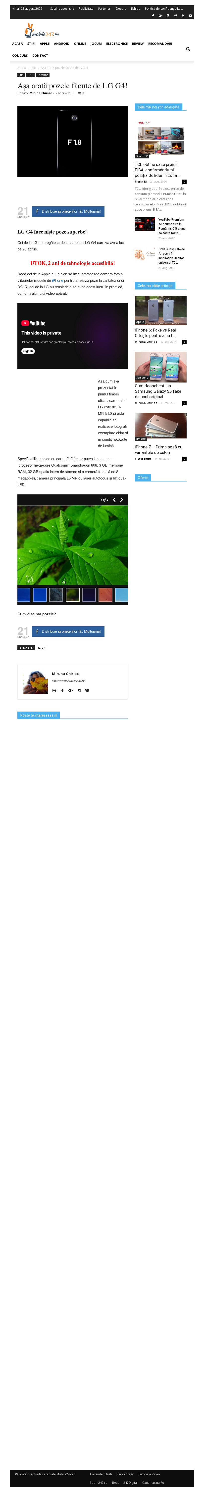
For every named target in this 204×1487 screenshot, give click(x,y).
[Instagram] (81, 691)
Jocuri (96, 43)
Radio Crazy (125, 1474)
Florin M (141, 181)
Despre (121, 8)
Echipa (135, 8)
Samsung (142, 377)
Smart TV (142, 156)
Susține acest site (62, 8)
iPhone (57, 280)
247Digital (130, 1483)
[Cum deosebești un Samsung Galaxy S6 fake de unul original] (161, 367)
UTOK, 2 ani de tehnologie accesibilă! (72, 263)
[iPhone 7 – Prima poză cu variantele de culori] (161, 425)
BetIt (115, 1483)
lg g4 (41, 647)
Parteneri (104, 8)
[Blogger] (56, 691)
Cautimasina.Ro (153, 1483)
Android (61, 43)
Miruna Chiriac (65, 673)
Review (138, 43)
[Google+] (72, 691)
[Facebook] (153, 16)
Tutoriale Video (149, 1474)
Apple (140, 322)
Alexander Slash (101, 1474)
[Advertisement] (134, 30)
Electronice (117, 43)
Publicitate (86, 8)
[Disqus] (72, 1267)
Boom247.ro (98, 1483)
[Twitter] (89, 691)
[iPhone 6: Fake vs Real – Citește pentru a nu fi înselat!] (161, 310)
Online (80, 43)
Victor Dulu (143, 458)
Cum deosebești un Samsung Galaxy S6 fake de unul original (158, 391)
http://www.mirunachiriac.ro (68, 680)
